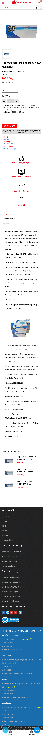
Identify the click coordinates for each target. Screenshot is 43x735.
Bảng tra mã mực (8, 535)
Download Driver (7, 540)
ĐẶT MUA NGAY (9, 126)
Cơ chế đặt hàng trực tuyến (11, 552)
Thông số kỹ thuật (9, 219)
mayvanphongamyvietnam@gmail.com (18, 673)
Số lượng (6, 96)
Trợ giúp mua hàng (8, 566)
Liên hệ (4, 531)
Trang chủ (5, 516)
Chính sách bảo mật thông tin (12, 582)
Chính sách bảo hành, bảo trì (12, 596)
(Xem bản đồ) (27, 639)
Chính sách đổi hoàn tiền (10, 578)
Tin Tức (4, 521)
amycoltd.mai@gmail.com (13, 649)
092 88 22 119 (8, 148)
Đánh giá (6, 223)
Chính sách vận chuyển (10, 592)
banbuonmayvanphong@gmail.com (16, 697)
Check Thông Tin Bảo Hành (11, 587)
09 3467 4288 (8, 144)
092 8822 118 (8, 139)
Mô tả (6, 214)
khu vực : (5, 86)
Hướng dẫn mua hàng (9, 556)
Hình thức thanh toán (9, 561)
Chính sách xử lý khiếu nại (11, 601)
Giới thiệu (5, 526)
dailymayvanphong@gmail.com (15, 721)
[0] (39, 2)
